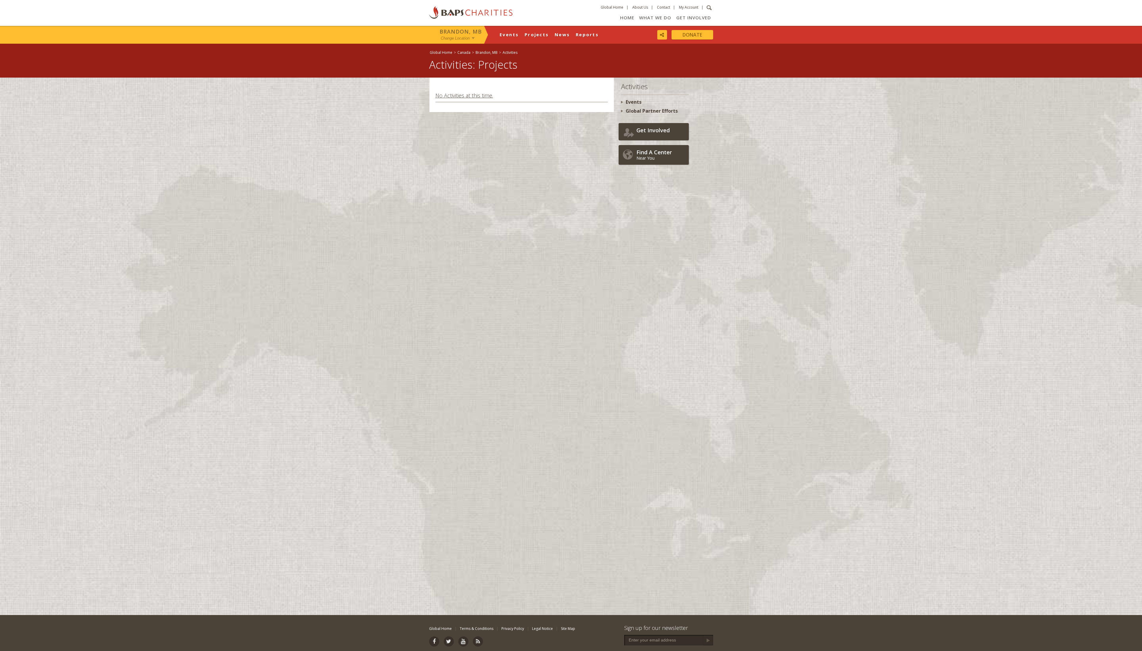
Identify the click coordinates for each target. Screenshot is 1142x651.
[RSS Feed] (478, 641)
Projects (537, 34)
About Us (640, 7)
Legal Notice (542, 628)
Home (627, 18)
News (562, 34)
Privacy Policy (512, 628)
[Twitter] (449, 641)
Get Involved (693, 18)
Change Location (455, 38)
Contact (663, 7)
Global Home (612, 7)
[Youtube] (463, 641)
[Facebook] (434, 641)
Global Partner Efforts (652, 111)
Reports (587, 34)
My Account (688, 7)
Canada (463, 52)
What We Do (655, 18)
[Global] (944, 192)
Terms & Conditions (476, 628)
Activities (510, 52)
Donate (692, 35)
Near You (654, 155)
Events (509, 34)
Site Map (568, 628)
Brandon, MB (461, 31)
